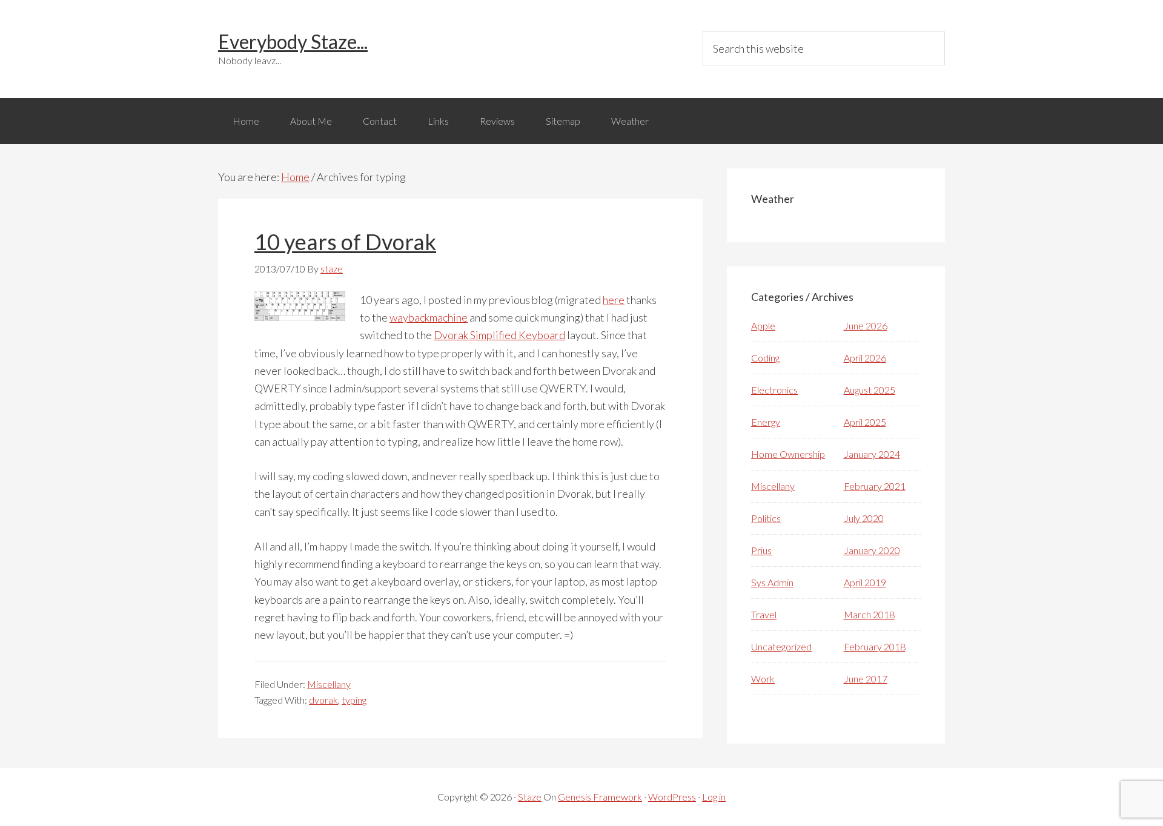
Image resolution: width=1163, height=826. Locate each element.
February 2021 (875, 486)
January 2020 (872, 550)
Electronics (774, 389)
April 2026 (865, 357)
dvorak (323, 699)
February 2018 (875, 646)
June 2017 (865, 678)
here (614, 299)
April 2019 (865, 582)
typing (354, 699)
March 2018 (869, 614)
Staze (530, 796)
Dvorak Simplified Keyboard (499, 335)
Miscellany (329, 684)
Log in (714, 796)
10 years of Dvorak (345, 241)
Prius (761, 550)
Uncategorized (781, 646)
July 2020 (864, 518)
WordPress (672, 796)
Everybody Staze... (293, 41)
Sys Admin (772, 582)
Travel (764, 614)
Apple (763, 325)
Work (763, 678)
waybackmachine (428, 317)
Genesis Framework (600, 796)
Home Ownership (788, 454)
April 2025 (865, 422)
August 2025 (869, 389)
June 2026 (865, 325)
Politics (766, 518)
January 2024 (872, 454)
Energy (765, 422)
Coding (765, 357)
